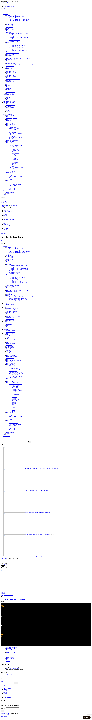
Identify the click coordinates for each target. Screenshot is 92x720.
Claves (7, 322)
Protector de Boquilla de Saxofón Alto (18, 298)
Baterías (5, 67)
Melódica (8, 86)
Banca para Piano (10, 29)
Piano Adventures (13, 138)
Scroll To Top (4, 716)
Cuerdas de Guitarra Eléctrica (13, 79)
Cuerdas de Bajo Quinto (11, 72)
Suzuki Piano (12, 187)
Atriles (7, 28)
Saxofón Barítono (10, 107)
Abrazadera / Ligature (11, 15)
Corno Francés (15, 153)
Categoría (3, 11)
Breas (7, 42)
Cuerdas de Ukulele (10, 80)
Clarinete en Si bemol (17, 151)
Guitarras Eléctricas (10, 93)
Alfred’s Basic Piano (14, 128)
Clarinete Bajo (15, 150)
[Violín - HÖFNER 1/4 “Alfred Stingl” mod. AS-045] (14, 490)
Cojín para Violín (10, 54)
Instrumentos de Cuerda (8, 94)
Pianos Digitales (7, 190)
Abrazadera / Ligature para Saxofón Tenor (18, 20)
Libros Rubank (9, 172)
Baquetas (8, 31)
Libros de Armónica (10, 116)
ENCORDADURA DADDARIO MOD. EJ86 (14, 599)
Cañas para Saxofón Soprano (15, 49)
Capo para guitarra (10, 51)
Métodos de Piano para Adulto (16, 135)
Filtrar (29, 441)
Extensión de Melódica (11, 59)
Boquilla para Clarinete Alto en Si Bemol (18, 33)
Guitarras (5, 90)
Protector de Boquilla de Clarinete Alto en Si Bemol (21, 64)
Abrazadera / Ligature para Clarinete (17, 16)
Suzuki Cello (12, 181)
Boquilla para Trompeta (14, 40)
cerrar (2, 240)
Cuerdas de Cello (10, 75)
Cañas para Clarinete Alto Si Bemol (17, 45)
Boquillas (8, 32)
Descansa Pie (9, 55)
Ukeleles (5, 194)
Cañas (7, 44)
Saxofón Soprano (10, 109)
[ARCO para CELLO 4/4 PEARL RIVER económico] (14, 534)
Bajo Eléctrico (15, 146)
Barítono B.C (15, 148)
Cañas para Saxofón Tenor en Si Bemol (18, 50)
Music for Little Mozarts (14, 136)
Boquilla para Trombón (14, 38)
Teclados (8, 193)
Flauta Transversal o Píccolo (15, 176)
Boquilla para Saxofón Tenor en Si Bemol (18, 37)
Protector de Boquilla (11, 63)
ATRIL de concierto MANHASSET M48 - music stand (37, 512)
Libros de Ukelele (10, 141)
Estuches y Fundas (10, 57)
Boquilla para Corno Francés (15, 34)
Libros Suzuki (9, 180)
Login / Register (7, 697)
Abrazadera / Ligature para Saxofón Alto (18, 17)
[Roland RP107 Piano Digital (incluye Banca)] (14, 556)
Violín (7, 99)
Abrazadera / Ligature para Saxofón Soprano (19, 19)
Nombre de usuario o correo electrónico (10, 705)
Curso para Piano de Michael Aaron (17, 131)
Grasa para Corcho (10, 60)
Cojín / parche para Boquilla (12, 53)
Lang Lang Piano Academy (15, 133)
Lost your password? (5, 713)
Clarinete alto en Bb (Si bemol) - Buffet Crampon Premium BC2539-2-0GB (41, 468)
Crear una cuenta (12, 714)
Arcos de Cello (9, 24)
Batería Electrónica (10, 306)
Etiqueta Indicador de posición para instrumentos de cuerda (19, 58)
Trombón (8, 111)
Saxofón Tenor (9, 110)
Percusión (14, 158)
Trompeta (8, 112)
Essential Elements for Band (15, 145)
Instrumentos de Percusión (9, 101)
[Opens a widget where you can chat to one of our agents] (87, 717)
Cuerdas (5, 70)
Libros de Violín (10, 142)
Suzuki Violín (12, 189)
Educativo (5, 84)
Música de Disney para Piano (15, 137)
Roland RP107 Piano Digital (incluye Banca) (35, 556)
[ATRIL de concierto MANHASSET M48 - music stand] (14, 512)
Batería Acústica (10, 68)
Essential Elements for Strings (16, 167)
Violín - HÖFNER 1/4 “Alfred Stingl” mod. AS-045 (37, 490)
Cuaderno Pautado (10, 115)
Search (2, 197)
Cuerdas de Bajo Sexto (11, 73)
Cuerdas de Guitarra (10, 77)
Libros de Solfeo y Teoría (12, 140)
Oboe (13, 157)
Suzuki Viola (12, 188)
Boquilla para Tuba (13, 41)
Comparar (3, 593)
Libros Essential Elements (12, 144)
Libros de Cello (9, 120)
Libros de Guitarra (10, 124)
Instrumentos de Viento (8, 102)
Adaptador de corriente (11, 21)
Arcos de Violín (10, 25)
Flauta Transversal (10, 105)
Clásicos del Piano (13, 129)
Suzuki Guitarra (12, 185)
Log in (2, 710)
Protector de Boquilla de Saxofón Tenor (18, 300)
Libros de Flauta (10, 123)
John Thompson (13, 132)
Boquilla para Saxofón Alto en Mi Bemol (18, 36)
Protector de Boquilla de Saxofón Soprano (18, 299)
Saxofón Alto (9, 106)
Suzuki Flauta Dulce (13, 183)
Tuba (13, 166)
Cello (7, 96)
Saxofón (11, 177)
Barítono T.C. (15, 149)
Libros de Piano (10, 125)
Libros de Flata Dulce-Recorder (13, 122)
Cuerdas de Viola (10, 81)
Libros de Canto (10, 119)
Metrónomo (9, 62)
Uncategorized (6, 436)
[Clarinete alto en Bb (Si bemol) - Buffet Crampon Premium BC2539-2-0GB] (13, 468)
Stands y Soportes (10, 66)
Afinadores (8, 23)
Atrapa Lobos (9, 27)
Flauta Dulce (9, 85)
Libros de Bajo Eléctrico (11, 118)
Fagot (13, 154)
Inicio (2, 558)
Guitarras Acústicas (10, 92)
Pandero (8, 89)
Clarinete (8, 103)
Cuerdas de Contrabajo (11, 76)
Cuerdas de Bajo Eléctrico (12, 71)
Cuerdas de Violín (10, 83)
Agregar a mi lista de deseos (7, 595)
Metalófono (9, 88)
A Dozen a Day (12, 127)
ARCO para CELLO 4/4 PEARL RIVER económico (37, 534)
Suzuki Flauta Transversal (15, 184)
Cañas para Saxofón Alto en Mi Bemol (18, 47)
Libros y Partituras (7, 114)
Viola (7, 98)
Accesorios (5, 14)
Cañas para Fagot (13, 46)
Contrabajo (8, 97)
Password (3, 708)
